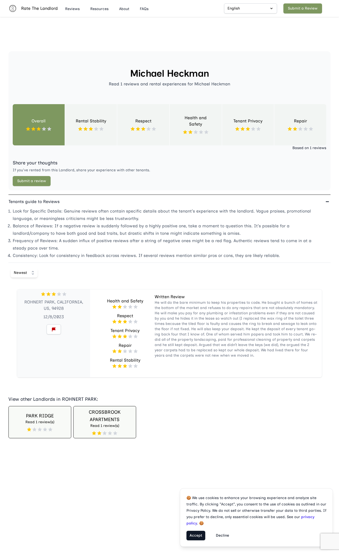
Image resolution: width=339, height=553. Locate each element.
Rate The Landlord (39, 8)
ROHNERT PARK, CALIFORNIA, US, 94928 (53, 305)
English (234, 8)
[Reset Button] (54, 329)
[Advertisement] (169, 36)
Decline (222, 535)
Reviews (72, 9)
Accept (196, 535)
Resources (99, 9)
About (124, 9)
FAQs (144, 9)
